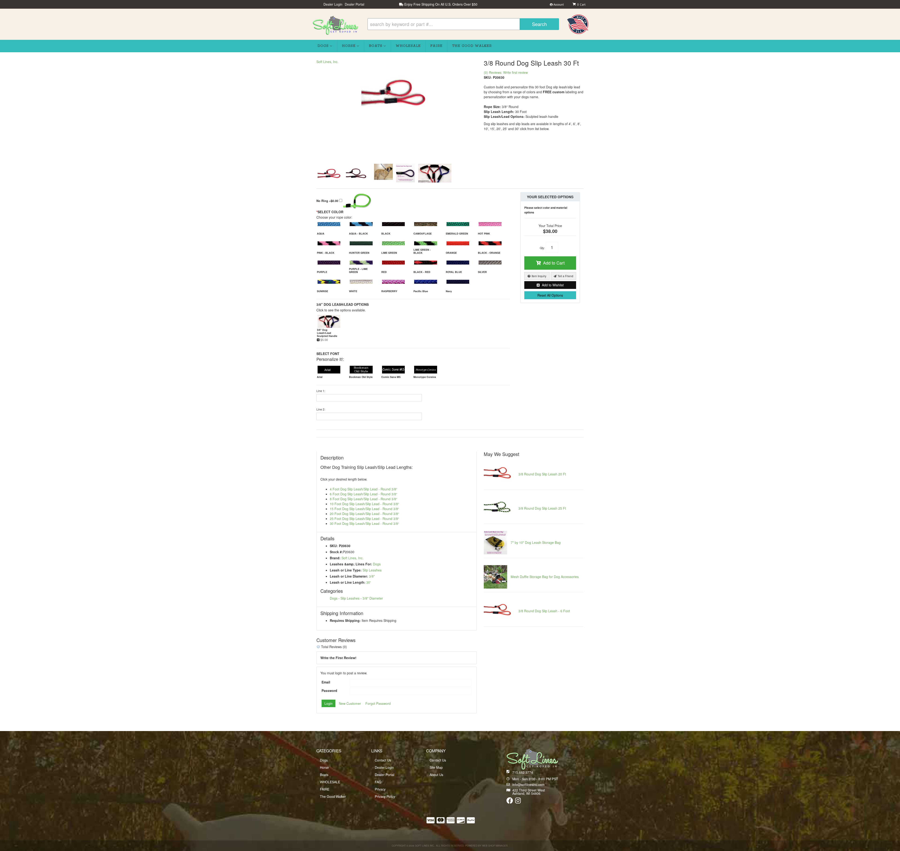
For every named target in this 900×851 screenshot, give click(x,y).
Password (329, 690)
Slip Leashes (372, 570)
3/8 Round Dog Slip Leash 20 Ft (542, 474)
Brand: (335, 558)
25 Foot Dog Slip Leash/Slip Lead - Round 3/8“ (364, 518)
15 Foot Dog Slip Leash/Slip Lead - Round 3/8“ (364, 508)
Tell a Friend (565, 276)
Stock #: (336, 551)
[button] (463, 24)
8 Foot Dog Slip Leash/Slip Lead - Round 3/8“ (363, 498)
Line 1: (320, 391)
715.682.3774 (522, 772)
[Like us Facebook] (509, 801)
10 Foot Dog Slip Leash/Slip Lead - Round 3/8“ (364, 503)
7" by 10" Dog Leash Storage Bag (536, 542)
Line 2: (320, 409)
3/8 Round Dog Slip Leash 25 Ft (542, 508)
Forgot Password (378, 703)
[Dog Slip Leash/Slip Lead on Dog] (383, 173)
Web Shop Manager (495, 845)
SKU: (488, 77)
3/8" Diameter (373, 598)
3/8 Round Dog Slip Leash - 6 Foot (544, 610)
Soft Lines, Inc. (327, 61)
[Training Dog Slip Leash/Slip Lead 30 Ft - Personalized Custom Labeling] (405, 173)
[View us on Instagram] (518, 801)
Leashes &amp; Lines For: (351, 564)
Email (326, 682)
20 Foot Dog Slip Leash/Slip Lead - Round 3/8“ (364, 513)
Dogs (377, 564)
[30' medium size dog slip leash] (396, 91)
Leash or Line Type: (346, 570)
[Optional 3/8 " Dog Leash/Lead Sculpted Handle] (434, 173)
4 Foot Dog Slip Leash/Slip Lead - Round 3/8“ (363, 489)
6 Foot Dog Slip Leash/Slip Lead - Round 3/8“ (363, 494)
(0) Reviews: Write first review (506, 72)
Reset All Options (550, 295)
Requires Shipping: (345, 620)
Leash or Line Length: (347, 582)
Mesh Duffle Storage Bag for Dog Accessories (545, 576)
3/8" (372, 576)
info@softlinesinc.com (528, 784)
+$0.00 (327, 201)
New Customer (350, 703)
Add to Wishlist (553, 285)
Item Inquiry (539, 276)
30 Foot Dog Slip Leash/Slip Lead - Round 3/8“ (364, 523)
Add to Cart (554, 263)
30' (368, 582)
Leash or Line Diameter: (349, 576)
